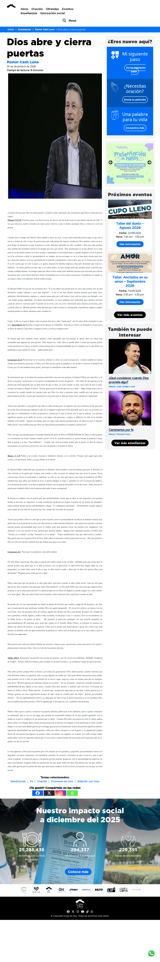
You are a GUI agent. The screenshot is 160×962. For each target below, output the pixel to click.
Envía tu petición (135, 99)
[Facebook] (37, 793)
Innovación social (52, 13)
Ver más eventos (130, 315)
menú (72, 20)
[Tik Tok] (87, 911)
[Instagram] (60, 793)
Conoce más (78, 872)
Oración (37, 8)
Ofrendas (52, 8)
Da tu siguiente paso (136, 69)
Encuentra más (135, 127)
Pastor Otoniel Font (119, 434)
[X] (49, 793)
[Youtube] (82, 911)
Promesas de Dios (62, 781)
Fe (31, 781)
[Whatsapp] (72, 793)
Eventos (67, 8)
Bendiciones (18, 781)
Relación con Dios (88, 781)
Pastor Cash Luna (23, 62)
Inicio (24, 8)
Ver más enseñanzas (130, 443)
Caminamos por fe (121, 429)
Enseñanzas (29, 13)
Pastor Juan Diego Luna (122, 386)
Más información (130, 244)
